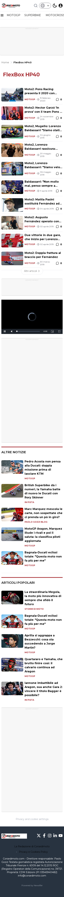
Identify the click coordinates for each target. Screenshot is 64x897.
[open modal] (61, 6)
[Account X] (39, 836)
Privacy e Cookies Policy (33, 851)
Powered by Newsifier (32, 885)
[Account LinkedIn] (55, 836)
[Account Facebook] (44, 836)
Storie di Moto (34, 609)
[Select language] (45, 5)
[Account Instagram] (50, 836)
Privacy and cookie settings (32, 819)
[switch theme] (54, 5)
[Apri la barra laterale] (2, 15)
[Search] (36, 6)
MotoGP (30, 99)
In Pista (29, 502)
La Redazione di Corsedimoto (32, 846)
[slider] (28, 331)
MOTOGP (13, 15)
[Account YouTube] (61, 836)
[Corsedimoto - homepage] (14, 5)
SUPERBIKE (33, 15)
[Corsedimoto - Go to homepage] (14, 836)
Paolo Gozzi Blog (36, 522)
